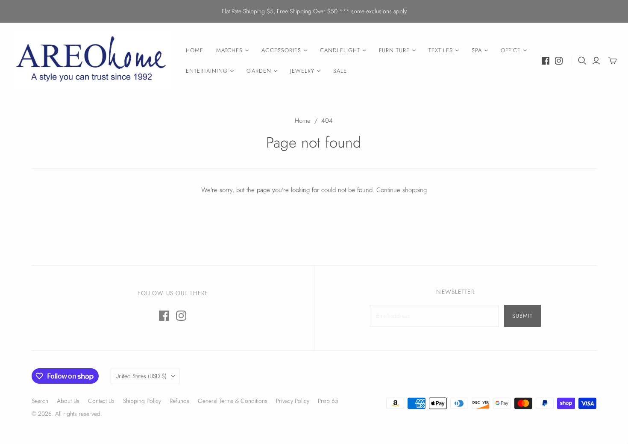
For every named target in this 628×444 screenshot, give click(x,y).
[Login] (596, 60)
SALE (340, 71)
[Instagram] (559, 61)
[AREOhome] (92, 61)
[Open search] (582, 60)
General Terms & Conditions (232, 401)
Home (303, 120)
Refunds (179, 401)
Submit (522, 316)
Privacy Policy (292, 401)
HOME (194, 50)
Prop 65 (328, 401)
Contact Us (101, 401)
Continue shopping (401, 190)
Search (40, 401)
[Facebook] (545, 61)
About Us (68, 401)
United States (141, 376)
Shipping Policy (142, 401)
